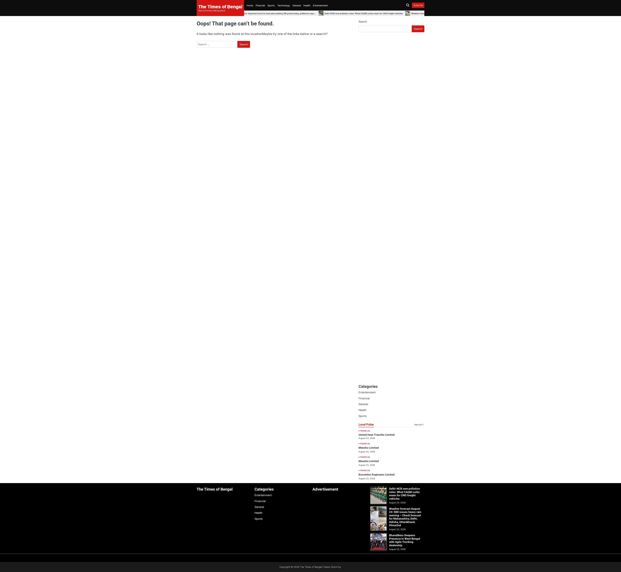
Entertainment (320, 5)
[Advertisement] (391, 59)
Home (250, 5)
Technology (283, 5)
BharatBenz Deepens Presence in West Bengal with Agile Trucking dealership (404, 540)
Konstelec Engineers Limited (377, 474)
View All (418, 425)
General (297, 5)
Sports (271, 5)
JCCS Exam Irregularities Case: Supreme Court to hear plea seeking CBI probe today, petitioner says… (256, 13)
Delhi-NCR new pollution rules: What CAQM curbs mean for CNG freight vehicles (353, 13)
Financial (260, 5)
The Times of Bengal (220, 6)
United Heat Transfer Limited (377, 434)
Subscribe (418, 5)
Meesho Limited (369, 447)
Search (363, 21)
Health (306, 5)
